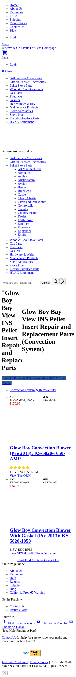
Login (13, 37)
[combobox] (20, 283)
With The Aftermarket (33, 553)
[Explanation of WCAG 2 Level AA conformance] (32, 655)
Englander (24, 231)
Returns (15, 581)
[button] (20, 468)
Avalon (22, 183)
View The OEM (20, 475)
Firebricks (16, 96)
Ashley (22, 176)
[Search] (58, 281)
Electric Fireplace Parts (24, 118)
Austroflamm (26, 180)
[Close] (4, 673)
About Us (16, 8)
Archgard (24, 172)
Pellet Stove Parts (21, 85)
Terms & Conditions (15, 662)
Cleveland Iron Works (32, 202)
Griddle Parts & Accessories (28, 82)
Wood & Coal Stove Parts (26, 89)
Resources (16, 12)
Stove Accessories (21, 111)
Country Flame (27, 212)
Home (14, 5)
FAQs (13, 16)
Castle (22, 194)
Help (13, 578)
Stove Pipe (17, 114)
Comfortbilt (25, 205)
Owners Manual (38, 378)
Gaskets (15, 100)
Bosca (22, 187)
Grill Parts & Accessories (26, 78)
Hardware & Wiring (22, 103)
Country (23, 209)
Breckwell (24, 191)
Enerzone (24, 227)
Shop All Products (13, 378)
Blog (13, 30)
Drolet (22, 216)
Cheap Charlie (27, 198)
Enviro (22, 234)
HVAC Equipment (22, 122)
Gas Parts (16, 92)
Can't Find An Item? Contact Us (38, 560)
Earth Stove (25, 220)
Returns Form (18, 610)
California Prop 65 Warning (27, 592)
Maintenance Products (24, 107)
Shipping (15, 19)
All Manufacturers (29, 169)
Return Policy (18, 23)
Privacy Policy (39, 662)
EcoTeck (23, 223)
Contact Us (17, 27)
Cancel (46, 282)
